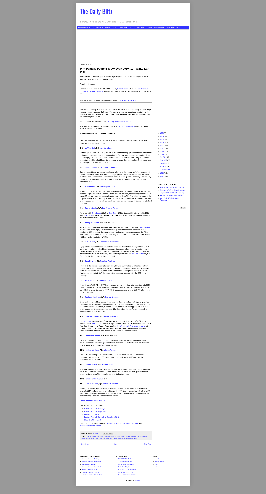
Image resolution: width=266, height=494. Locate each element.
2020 (162, 151)
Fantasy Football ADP (92, 414)
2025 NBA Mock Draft (125, 472)
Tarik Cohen (90, 280)
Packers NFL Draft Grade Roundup (172, 195)
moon (83, 256)
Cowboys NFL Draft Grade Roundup (172, 190)
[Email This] (104, 434)
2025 (162, 136)
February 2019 (165, 169)
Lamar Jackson (92, 384)
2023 (162, 142)
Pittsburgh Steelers (109, 167)
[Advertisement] (136, 45)
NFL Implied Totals (173, 27)
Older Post (147, 444)
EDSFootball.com (84, 27)
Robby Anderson (92, 222)
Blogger (137, 480)
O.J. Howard (90, 242)
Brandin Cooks (91, 208)
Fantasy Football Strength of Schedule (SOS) (101, 417)
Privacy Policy (159, 461)
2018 (162, 173)
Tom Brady (113, 213)
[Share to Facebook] (110, 434)
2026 (162, 133)
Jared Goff (88, 215)
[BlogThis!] (106, 434)
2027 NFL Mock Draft (137, 27)
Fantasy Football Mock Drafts (119, 121)
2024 (162, 139)
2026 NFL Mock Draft (120, 27)
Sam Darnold (145, 227)
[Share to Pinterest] (112, 434)
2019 (162, 154)
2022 (162, 145)
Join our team (159, 467)
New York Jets (105, 148)
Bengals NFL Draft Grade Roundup (172, 187)
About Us (158, 459)
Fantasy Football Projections (95, 411)
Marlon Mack (90, 186)
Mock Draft (98, 438)
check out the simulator (126, 126)
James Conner (91, 167)
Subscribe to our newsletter (90, 426)
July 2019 (163, 157)
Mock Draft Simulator (89, 464)
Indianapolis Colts (107, 186)
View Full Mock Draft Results (93, 400)
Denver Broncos (111, 297)
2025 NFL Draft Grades (126, 464)
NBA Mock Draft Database (127, 475)
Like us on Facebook (130, 423)
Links (156, 464)
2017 (162, 176)
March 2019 (164, 166)
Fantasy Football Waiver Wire (92, 475)
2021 (162, 148)
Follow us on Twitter (113, 423)
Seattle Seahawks (110, 316)
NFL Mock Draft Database (127, 469)
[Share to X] (108, 434)
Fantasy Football (102, 436)
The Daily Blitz (96, 11)
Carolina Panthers (107, 261)
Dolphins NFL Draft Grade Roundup (172, 193)
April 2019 (163, 163)
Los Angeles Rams (110, 208)
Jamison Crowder (93, 335)
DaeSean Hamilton (92, 297)
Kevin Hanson (122, 89)
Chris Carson (96, 323)
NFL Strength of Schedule (101, 27)
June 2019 (163, 160)
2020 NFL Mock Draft (128, 100)
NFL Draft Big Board (125, 467)
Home (116, 444)
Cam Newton (90, 261)
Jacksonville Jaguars (94, 379)
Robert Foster (91, 364)
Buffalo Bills (107, 364)
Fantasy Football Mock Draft (91, 467)
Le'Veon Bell (90, 148)
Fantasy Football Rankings (155, 27)
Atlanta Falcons (109, 350)
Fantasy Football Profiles (90, 472)
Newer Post (85, 444)
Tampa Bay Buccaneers (109, 242)
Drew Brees (96, 213)
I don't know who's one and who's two (131, 326)
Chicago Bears (105, 280)
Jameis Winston (137, 254)
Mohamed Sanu (92, 350)
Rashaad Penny (92, 316)
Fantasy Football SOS (89, 469)
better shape (87, 321)
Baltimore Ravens (110, 384)
